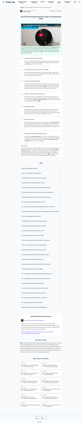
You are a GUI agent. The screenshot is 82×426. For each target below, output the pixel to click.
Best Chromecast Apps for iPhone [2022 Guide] (52, 390)
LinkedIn (44, 418)
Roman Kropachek (27, 11)
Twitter (38, 418)
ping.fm (10, 2)
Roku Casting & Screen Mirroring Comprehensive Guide (31, 366)
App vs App (75, 2)
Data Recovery (59, 2)
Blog (79, 1)
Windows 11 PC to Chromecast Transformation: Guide (30, 390)
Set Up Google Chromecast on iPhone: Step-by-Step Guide (30, 382)
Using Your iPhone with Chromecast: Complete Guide (30, 397)
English (40, 422)
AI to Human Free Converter (34, 2)
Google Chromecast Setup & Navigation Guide (51, 374)
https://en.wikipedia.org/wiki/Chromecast (30, 333)
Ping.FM (27, 343)
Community (42, 1)
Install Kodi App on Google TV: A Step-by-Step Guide (30, 374)
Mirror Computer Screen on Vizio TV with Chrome (52, 405)
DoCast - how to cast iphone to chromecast (33, 320)
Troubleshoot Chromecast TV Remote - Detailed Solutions (51, 397)
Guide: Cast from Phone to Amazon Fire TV (31, 405)
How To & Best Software (51, 2)
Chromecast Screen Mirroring (22, 2)
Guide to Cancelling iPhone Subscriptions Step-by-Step (51, 366)
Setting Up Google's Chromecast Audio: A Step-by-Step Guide (52, 382)
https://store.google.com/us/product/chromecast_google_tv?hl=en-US (37, 331)
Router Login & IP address (67, 2)
